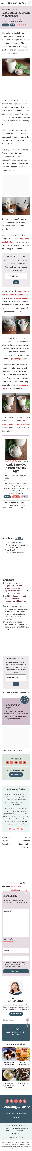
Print (8, 497)
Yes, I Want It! (15, 774)
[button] (17, 25)
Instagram (8, 719)
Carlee (5, 19)
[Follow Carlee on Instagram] (14, 829)
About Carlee (21, 1113)
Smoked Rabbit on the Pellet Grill (24, 843)
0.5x (16, 538)
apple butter (15, 542)
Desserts (12, 750)
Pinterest (19, 716)
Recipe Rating (9, 939)
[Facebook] (7, 762)
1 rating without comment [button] (18, 886)
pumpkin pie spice (19, 359)
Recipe (6, 24)
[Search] (28, 1020)
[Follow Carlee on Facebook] (10, 829)
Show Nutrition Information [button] (17, 692)
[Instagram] (11, 762)
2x (22, 538)
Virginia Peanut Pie (6, 841)
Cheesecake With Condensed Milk (9, 1063)
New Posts (16, 1117)
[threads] (20, 762)
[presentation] (9, 1054)
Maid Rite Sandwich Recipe (23, 1063)
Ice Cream (19, 750)
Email (6, 958)
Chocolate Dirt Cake (23, 1084)
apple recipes (23, 424)
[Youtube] (24, 762)
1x (19, 538)
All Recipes (10, 1113)
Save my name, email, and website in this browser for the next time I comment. (16, 964)
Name (6, 950)
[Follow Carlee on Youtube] (18, 829)
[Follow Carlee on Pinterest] (22, 829)
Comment (8, 911)
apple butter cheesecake (17, 295)
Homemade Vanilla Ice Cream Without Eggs (8, 1085)
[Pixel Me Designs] (19, 1137)
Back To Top (15, 1133)
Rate (25, 497)
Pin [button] (13, 24)
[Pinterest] (16, 762)
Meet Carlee (15, 1013)
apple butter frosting (19, 298)
